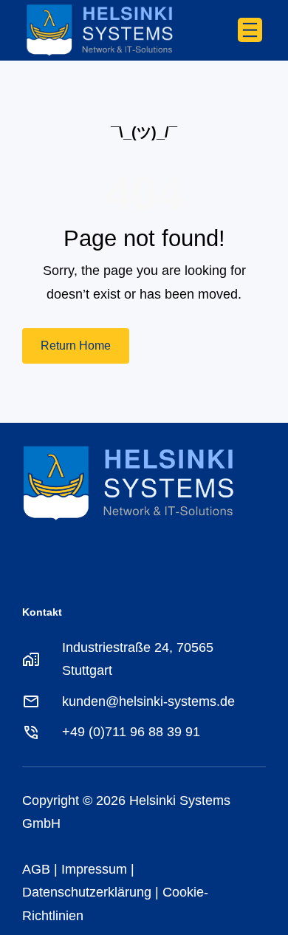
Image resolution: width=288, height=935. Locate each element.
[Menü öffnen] (250, 30)
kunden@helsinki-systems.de (148, 701)
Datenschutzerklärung (86, 892)
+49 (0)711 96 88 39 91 (131, 731)
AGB (36, 869)
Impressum (94, 869)
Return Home (76, 345)
